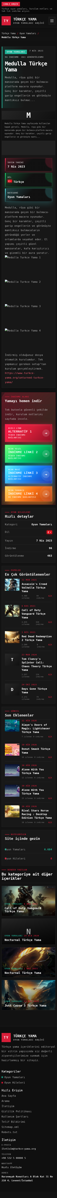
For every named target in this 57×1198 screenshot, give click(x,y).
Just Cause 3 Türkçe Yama (25, 1005)
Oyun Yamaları (28, 33)
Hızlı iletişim (12, 1167)
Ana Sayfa (9, 1095)
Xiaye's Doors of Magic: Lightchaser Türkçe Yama (36, 728)
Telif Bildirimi (13, 1121)
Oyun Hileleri (14, 1082)
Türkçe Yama (9, 33)
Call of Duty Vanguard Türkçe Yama (33, 614)
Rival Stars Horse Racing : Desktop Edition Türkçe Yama (37, 814)
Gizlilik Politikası (17, 1111)
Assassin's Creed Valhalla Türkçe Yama (34, 588)
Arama (6, 1101)
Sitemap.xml (10, 1126)
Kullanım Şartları (15, 1116)
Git (50, 596)
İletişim (8, 1106)
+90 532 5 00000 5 (14, 1158)
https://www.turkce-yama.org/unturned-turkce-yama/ (24, 378)
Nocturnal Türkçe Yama (23, 940)
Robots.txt (9, 1132)
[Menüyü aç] (52, 21)
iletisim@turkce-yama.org (19, 1148)
